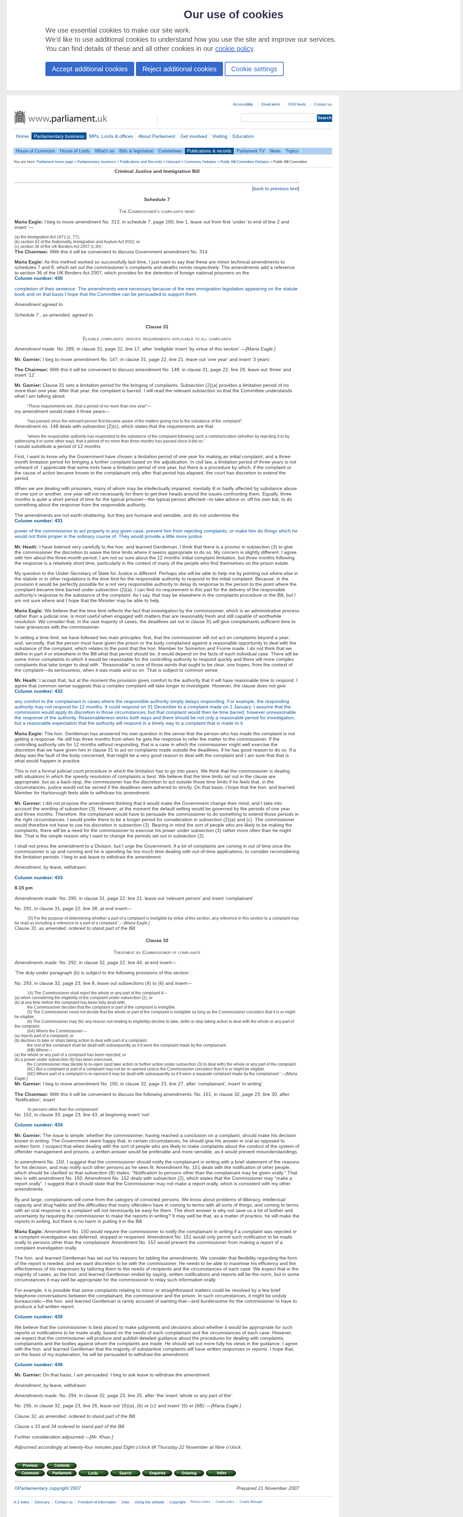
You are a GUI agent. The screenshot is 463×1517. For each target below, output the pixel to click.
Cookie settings (254, 69)
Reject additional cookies (179, 69)
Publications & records (209, 150)
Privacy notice (200, 1501)
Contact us (323, 104)
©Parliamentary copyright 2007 (48, 1488)
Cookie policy (225, 1501)
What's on (104, 150)
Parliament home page (55, 162)
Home (22, 136)
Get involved (193, 136)
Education (243, 136)
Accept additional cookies (90, 69)
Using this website (149, 1502)
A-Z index (21, 1502)
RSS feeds (297, 104)
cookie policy (234, 48)
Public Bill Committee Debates (244, 162)
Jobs (125, 1502)
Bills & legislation (136, 150)
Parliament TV (251, 150)
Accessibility (243, 104)
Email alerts (270, 104)
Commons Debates (200, 162)
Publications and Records (141, 162)
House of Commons (35, 150)
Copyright (177, 1502)
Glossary (42, 1502)
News (275, 150)
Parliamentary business (59, 136)
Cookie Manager (251, 1501)
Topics (292, 150)
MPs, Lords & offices (111, 136)
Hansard (173, 162)
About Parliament (156, 136)
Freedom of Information (97, 1502)
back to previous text (276, 188)
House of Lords (75, 150)
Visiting (219, 136)
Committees (170, 150)
